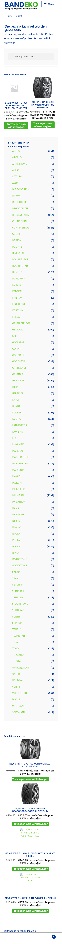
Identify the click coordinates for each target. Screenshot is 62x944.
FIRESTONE (19, 304)
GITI (14, 336)
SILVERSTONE (20, 603)
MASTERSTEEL (20, 463)
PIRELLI (16, 546)
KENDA (16, 406)
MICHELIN (18, 495)
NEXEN (16, 520)
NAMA (15, 508)
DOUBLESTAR (20, 265)
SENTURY (17, 597)
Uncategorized (20, 667)
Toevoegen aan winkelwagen (16, 125)
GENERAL (17, 329)
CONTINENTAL (20, 227)
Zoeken (31, 938)
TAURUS (16, 629)
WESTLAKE (18, 705)
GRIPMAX (17, 374)
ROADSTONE (19, 559)
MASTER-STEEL (21, 457)
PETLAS (16, 540)
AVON (15, 182)
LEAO (15, 437)
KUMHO (16, 418)
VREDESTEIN (19, 693)
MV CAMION (18, 501)
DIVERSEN (18, 253)
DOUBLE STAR (20, 259)
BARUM (16, 195)
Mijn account (10, 938)
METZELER (18, 489)
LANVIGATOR (19, 425)
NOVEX (16, 533)
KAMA (15, 399)
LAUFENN (17, 431)
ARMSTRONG (19, 163)
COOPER (17, 233)
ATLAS (15, 170)
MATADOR (18, 470)
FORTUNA (18, 310)
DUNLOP (17, 272)
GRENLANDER (20, 367)
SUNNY (16, 616)
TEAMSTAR (18, 635)
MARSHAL (17, 450)
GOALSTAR (18, 342)
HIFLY (15, 387)
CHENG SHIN (19, 221)
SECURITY (17, 584)
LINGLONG (18, 444)
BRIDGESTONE (20, 214)
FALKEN (16, 285)
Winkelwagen (47, 935)
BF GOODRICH (20, 202)
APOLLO (17, 157)
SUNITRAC (18, 610)
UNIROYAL (18, 680)
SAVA (15, 578)
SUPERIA (17, 622)
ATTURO (17, 176)
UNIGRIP (17, 674)
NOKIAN (17, 527)
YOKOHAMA (18, 712)
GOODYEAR (18, 361)
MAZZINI (17, 482)
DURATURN (18, 278)
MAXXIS (16, 476)
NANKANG (18, 514)
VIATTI (16, 686)
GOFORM (17, 348)
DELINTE (17, 246)
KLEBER (16, 412)
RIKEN (16, 552)
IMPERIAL (17, 393)
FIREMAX (17, 297)
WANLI (16, 699)
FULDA (16, 316)
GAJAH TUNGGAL (22, 323)
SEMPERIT (18, 591)
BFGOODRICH (20, 208)
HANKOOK (18, 380)
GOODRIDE (18, 355)
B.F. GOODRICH (20, 189)
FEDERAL (17, 291)
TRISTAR (17, 661)
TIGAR (16, 642)
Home (10, 15)
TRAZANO (18, 654)
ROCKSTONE (19, 565)
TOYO (15, 648)
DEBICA (16, 240)
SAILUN (16, 571)
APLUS (16, 151)
